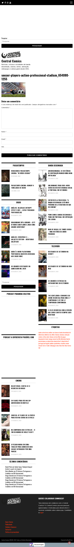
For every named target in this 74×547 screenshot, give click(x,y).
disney (51, 337)
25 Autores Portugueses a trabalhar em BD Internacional (18, 472)
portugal (40, 343)
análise (50, 332)
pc (46, 341)
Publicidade (8, 524)
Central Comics (11, 61)
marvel (55, 339)
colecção (66, 335)
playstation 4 (57, 341)
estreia (56, 337)
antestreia (45, 332)
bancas (57, 332)
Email (3, 139)
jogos (64, 337)
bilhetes (47, 335)
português (46, 343)
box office (52, 335)
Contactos (8, 529)
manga (51, 339)
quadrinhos (57, 343)
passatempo (41, 341)
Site (2, 147)
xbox (57, 346)
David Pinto (8, 467)
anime (40, 332)
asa (54, 332)
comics (40, 337)
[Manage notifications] (69, 542)
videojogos (53, 346)
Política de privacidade (12, 532)
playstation (50, 341)
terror (44, 346)
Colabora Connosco (10, 527)
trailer (48, 346)
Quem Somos (9, 522)
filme (59, 337)
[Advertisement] (37, 19)
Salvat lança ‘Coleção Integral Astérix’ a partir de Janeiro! (18, 468)
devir (48, 337)
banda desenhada (64, 332)
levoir (46, 339)
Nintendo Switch (65, 339)
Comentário (5, 107)
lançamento (41, 339)
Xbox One (61, 346)
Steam (40, 346)
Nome (3, 131)
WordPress (70, 540)
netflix (59, 339)
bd (70, 332)
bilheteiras (41, 335)
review (67, 343)
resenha (63, 343)
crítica (44, 337)
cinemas (62, 335)
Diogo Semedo (9, 475)
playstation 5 (65, 341)
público (52, 343)
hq (61, 337)
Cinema (57, 335)
